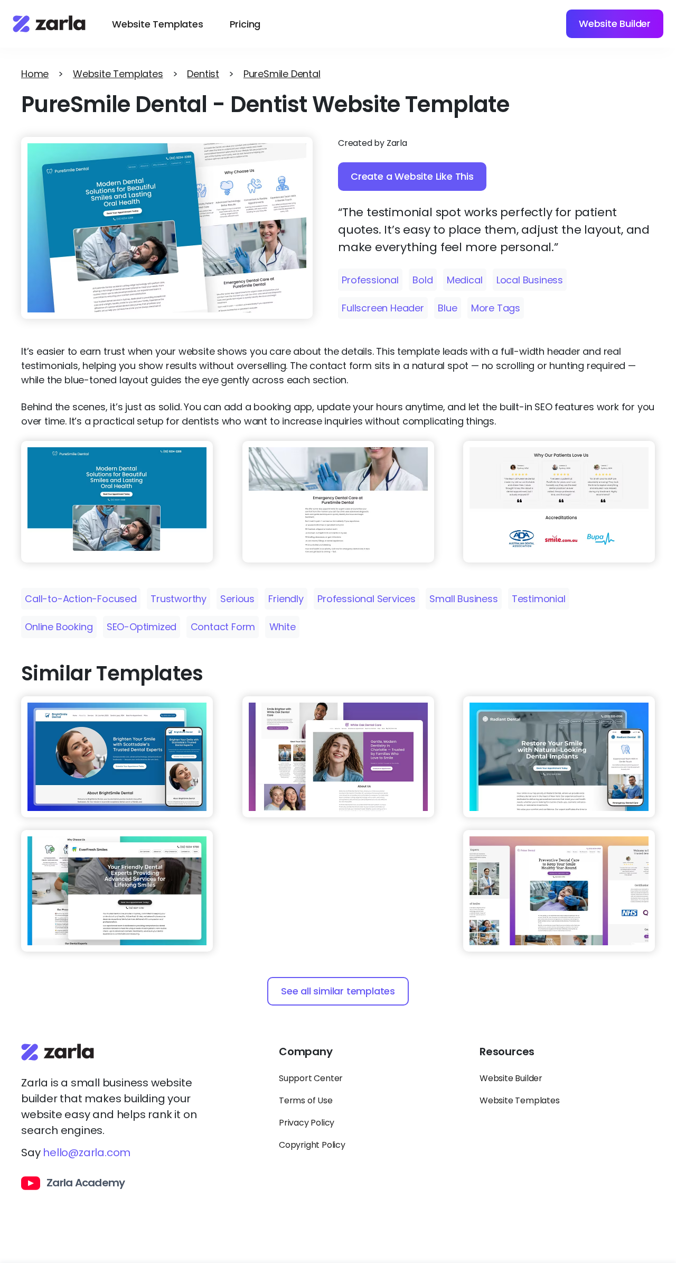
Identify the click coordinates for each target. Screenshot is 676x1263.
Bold (422, 280)
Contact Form (223, 626)
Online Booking (58, 626)
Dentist (203, 73)
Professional (370, 280)
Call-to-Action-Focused (81, 598)
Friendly (285, 598)
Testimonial (539, 598)
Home (35, 73)
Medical (465, 280)
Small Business (463, 598)
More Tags (495, 308)
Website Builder (615, 23)
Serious (237, 598)
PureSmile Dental (282, 73)
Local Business (529, 280)
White (282, 626)
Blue (447, 308)
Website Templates (157, 24)
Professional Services (366, 598)
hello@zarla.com (86, 1152)
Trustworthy (178, 598)
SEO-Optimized (141, 626)
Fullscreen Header (383, 308)
